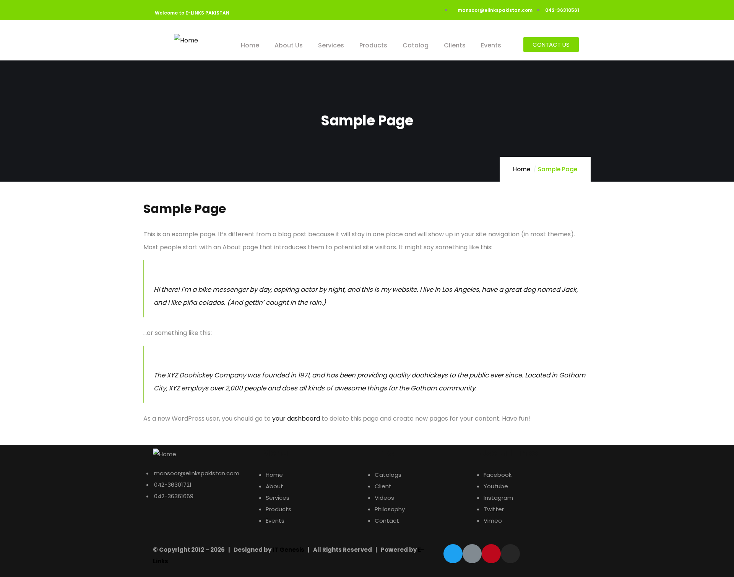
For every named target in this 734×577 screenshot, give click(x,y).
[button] (551, 44)
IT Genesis (288, 550)
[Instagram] (510, 553)
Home (521, 169)
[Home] (186, 40)
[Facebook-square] (472, 553)
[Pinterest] (491, 553)
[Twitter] (453, 553)
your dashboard (296, 418)
